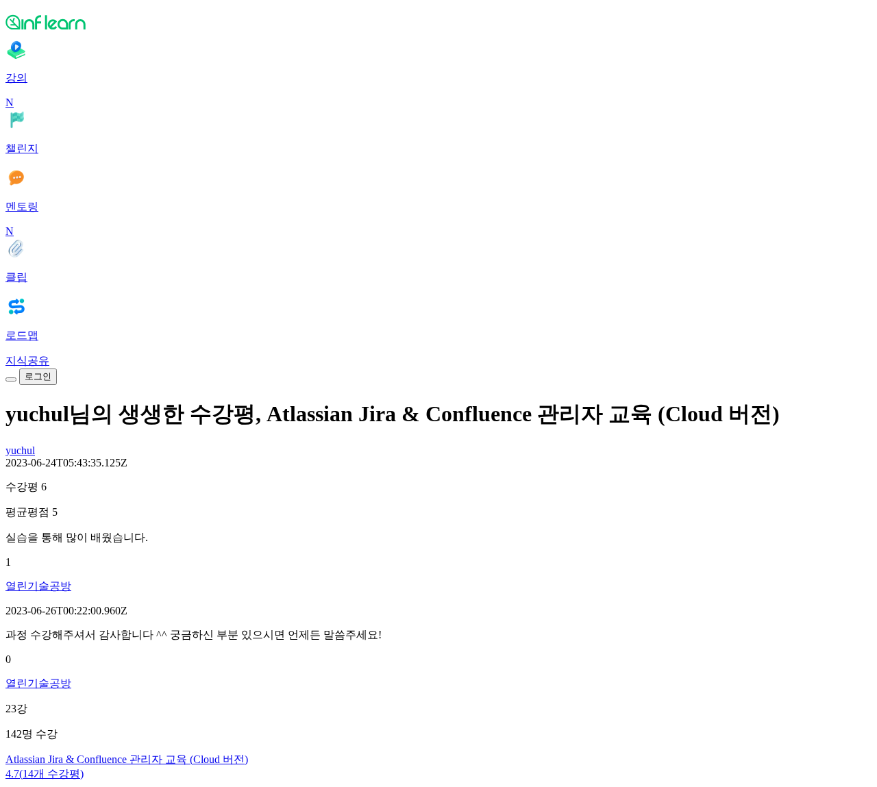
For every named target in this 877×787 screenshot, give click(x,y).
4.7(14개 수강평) (44, 773)
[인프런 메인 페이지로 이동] (438, 21)
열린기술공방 (38, 586)
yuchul (20, 450)
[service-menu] (10, 379)
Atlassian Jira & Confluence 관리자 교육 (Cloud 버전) (126, 759)
